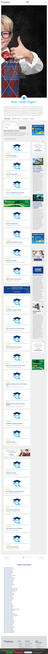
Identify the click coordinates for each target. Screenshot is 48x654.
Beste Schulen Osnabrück (9, 623)
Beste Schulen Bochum (8, 572)
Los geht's (23, 127)
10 (27, 557)
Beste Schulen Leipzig (8, 605)
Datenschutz (21, 648)
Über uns (38, 644)
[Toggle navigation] (27, 2)
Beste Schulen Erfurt (8, 585)
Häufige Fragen (40, 646)
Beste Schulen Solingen (8, 628)
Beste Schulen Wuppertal (9, 632)
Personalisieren (28, 652)
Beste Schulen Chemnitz (9, 579)
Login (46, 2)
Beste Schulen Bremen (8, 576)
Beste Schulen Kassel (8, 600)
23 (30, 557)
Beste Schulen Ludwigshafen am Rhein (11, 609)
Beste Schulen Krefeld (8, 603)
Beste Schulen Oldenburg (9, 622)
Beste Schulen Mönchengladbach (10, 614)
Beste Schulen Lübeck (8, 607)
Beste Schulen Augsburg (9, 569)
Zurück (6, 557)
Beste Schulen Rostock (8, 625)
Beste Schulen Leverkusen (9, 606)
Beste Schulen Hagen (8, 592)
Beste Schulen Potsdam (8, 624)
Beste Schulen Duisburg (8, 583)
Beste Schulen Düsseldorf (9, 584)
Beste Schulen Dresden (8, 581)
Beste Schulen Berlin (8, 570)
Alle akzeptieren (9, 652)
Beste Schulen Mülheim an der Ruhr (11, 615)
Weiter (41, 557)
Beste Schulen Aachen (8, 567)
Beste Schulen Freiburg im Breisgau (11, 589)
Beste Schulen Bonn (8, 574)
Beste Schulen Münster (8, 618)
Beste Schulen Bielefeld (8, 571)
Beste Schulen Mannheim (9, 612)
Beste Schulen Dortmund (9, 580)
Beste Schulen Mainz (8, 611)
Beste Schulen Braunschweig (9, 575)
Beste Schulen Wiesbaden (9, 631)
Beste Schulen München (8, 616)
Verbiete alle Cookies (19, 652)
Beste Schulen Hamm (8, 596)
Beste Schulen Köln (8, 602)
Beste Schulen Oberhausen (9, 620)
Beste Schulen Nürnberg (9, 619)
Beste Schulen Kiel (7, 601)
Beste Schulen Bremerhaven (9, 578)
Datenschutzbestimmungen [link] (37, 652)
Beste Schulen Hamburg (8, 594)
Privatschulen (25, 118)
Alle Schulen (7, 118)
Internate (32, 118)
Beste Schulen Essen (8, 587)
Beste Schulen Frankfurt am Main (10, 588)
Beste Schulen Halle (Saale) (9, 593)
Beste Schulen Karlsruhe (9, 598)
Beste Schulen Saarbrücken (9, 627)
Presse (38, 645)
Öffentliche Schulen (16, 118)
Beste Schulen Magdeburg (9, 610)
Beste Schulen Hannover (9, 597)
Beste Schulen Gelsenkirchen (9, 591)
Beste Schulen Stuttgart (8, 629)
